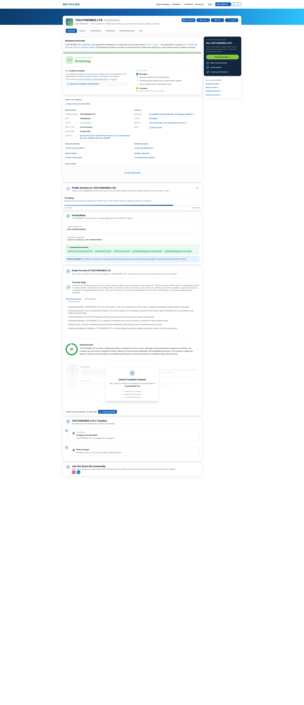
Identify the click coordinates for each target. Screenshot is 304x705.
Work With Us (222, 4)
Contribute (176, 4)
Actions (233, 20)
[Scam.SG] (71, 4)
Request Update (109, 412)
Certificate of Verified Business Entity (95, 79)
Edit (219, 20)
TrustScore (188, 4)
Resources (199, 4)
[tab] (71, 31)
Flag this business (213, 91)
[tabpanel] (132, 317)
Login (238, 4)
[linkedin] (78, 472)
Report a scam (211, 87)
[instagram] (74, 472)
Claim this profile (221, 57)
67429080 (153, 118)
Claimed (80, 79)
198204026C (86, 45)
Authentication (86, 345)
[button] (188, 20)
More (210, 4)
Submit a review (212, 84)
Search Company (163, 4)
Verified (113, 79)
